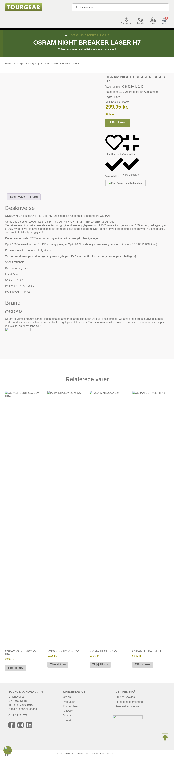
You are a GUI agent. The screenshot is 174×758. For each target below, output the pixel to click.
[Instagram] (20, 725)
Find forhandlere (133, 183)
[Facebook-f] (11, 725)
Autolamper (19, 63)
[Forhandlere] (126, 20)
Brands (140, 23)
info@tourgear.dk (28, 708)
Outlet (116, 97)
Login (153, 23)
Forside (8, 63)
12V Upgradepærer (35, 63)
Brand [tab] (34, 196)
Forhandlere (126, 23)
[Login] (153, 20)
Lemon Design (99, 754)
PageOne (113, 754)
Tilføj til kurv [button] (15, 667)
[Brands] (140, 20)
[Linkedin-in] (29, 725)
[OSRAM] (18, 330)
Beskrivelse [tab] (17, 196)
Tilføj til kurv (117, 122)
